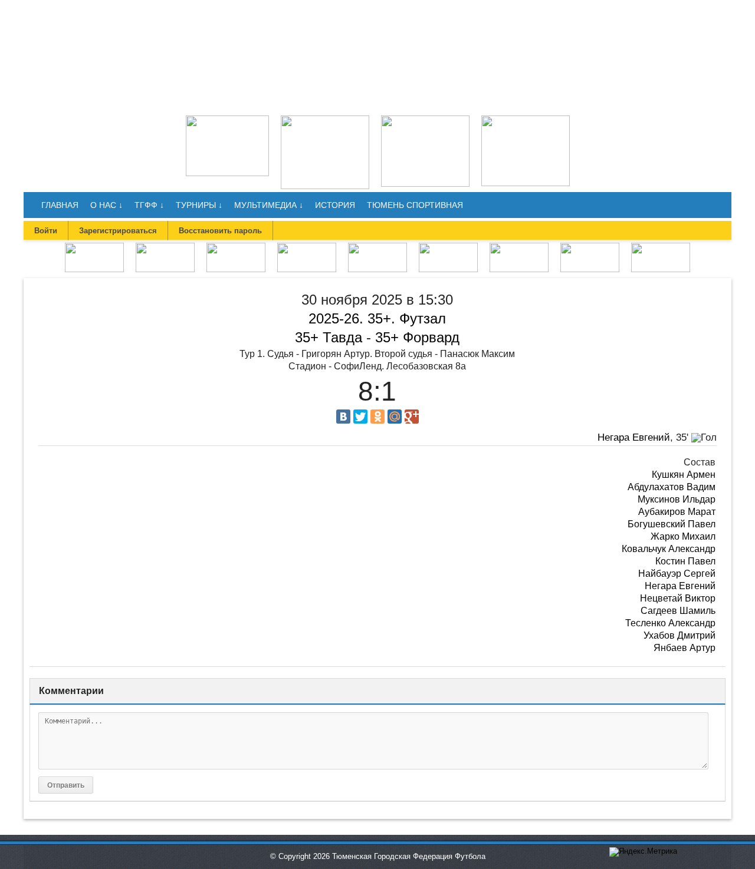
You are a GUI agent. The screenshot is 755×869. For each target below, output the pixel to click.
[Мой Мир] (395, 416)
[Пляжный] (448, 246)
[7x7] (165, 246)
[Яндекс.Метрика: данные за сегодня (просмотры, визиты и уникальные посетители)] (643, 852)
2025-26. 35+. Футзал (377, 318)
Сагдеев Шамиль (678, 611)
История (335, 205)
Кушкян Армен (683, 475)
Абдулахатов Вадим (671, 487)
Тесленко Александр (670, 623)
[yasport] (227, 119)
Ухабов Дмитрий (679, 635)
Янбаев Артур (684, 648)
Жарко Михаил (683, 536)
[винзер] (325, 119)
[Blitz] (235, 246)
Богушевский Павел (671, 524)
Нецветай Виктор (677, 598)
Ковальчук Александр (668, 549)
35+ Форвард (417, 337)
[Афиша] (660, 246)
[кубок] (519, 246)
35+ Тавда (328, 337)
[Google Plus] (412, 416)
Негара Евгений (634, 437)
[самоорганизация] (425, 119)
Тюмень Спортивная (415, 205)
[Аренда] (525, 119)
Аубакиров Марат (676, 512)
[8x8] (94, 246)
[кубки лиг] (306, 246)
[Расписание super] (589, 246)
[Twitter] (360, 416)
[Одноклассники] (377, 416)
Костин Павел (685, 561)
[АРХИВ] (377, 246)
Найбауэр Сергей (676, 574)
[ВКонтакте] (343, 416)
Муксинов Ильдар (676, 499)
